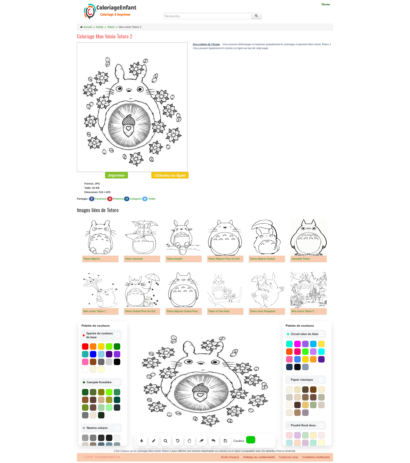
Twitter (152, 198)
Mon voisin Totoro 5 (302, 311)
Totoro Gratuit (174, 258)
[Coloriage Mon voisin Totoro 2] (132, 107)
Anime (99, 27)
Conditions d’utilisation (316, 457)
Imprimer (116, 175)
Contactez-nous (288, 457)
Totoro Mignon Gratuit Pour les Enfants (189, 311)
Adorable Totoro (300, 258)
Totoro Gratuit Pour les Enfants (142, 311)
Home (326, 4)
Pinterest (118, 198)
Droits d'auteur (230, 457)
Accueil (87, 27)
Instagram (136, 198)
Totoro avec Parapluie (262, 311)
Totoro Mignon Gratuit (262, 258)
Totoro (111, 27)
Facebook (101, 198)
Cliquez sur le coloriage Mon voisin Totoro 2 (145, 451)
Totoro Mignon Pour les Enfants (226, 258)
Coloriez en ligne (170, 175)
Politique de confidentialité (259, 457)
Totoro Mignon (91, 258)
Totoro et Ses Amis (219, 311)
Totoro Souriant (134, 258)
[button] (101, 335)
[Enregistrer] (226, 441)
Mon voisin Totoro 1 (94, 311)
